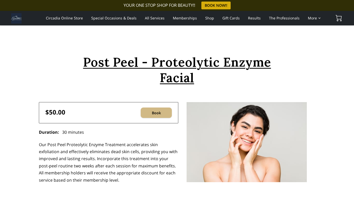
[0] (339, 18)
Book (156, 112)
